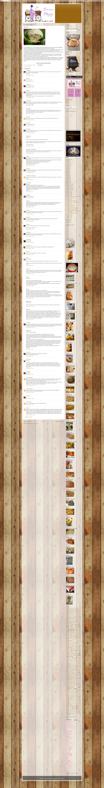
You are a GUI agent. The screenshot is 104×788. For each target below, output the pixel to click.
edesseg (77, 627)
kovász (67, 664)
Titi (26, 257)
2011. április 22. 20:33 (30, 146)
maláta (78, 673)
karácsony (72, 651)
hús (77, 645)
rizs (79, 692)
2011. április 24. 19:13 (30, 236)
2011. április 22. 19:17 (30, 125)
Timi (27, 78)
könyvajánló (71, 666)
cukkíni (70, 619)
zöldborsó (69, 713)
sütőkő (74, 700)
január (69, 217)
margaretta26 (28, 377)
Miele (67, 679)
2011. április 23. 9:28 (29, 197)
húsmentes (73, 647)
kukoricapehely (73, 667)
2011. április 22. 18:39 (30, 119)
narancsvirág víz (68, 680)
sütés (76, 699)
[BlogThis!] (38, 65)
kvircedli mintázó (72, 668)
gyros (78, 639)
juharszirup (68, 649)
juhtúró (73, 649)
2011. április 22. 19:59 (30, 132)
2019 (68, 171)
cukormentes (74, 619)
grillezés (73, 638)
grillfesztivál (77, 638)
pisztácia (71, 689)
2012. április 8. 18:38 (29, 374)
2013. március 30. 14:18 (30, 385)
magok (77, 672)
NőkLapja (74, 681)
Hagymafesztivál (68, 641)
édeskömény (73, 627)
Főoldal (43, 421)
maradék (71, 675)
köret (30, 66)
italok (77, 648)
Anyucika (28, 100)
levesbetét (69, 671)
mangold (78, 674)
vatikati (27, 70)
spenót (78, 698)
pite (74, 689)
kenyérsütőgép (75, 657)
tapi (26, 90)
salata (69, 696)
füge (75, 635)
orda (74, 682)
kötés (78, 666)
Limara (27, 84)
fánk (66, 633)
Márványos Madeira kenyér (72, 209)
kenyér (68, 656)
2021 (68, 168)
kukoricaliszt (68, 667)
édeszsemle (73, 628)
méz (72, 678)
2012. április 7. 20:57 (29, 368)
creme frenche (77, 618)
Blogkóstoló (68, 615)
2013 (68, 179)
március (69, 214)
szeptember (70, 188)
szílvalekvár (73, 702)
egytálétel (68, 631)
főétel (79, 634)
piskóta (67, 689)
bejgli (73, 613)
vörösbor (68, 712)
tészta (74, 705)
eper (71, 632)
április (69, 195)
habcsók (78, 640)
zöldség (67, 714)
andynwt (55, 778)
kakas (69, 650)
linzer (70, 672)
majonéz (67, 673)
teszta (70, 705)
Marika (27, 217)
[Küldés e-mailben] (37, 65)
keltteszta (68, 653)
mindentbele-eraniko (30, 175)
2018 (68, 172)
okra (66, 682)
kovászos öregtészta (74, 665)
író (72, 648)
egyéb (70, 630)
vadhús (78, 709)
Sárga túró (70, 199)
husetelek (68, 647)
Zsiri (27, 268)
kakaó (79, 649)
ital (74, 648)
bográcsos (67, 616)
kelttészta (74, 653)
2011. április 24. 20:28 (30, 242)
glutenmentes (70, 637)
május (69, 193)
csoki (74, 621)
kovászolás (67, 665)
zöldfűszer (77, 713)
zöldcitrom (73, 713)
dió (77, 623)
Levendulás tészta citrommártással (74, 196)
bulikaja (72, 617)
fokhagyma (71, 634)
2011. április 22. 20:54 (30, 153)
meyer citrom (68, 678)
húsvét (77, 647)
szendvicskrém (73, 701)
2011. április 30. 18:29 (30, 306)
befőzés (69, 613)
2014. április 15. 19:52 (30, 392)
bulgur (68, 617)
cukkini (67, 619)
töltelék (73, 708)
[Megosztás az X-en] (40, 65)
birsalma (67, 614)
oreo (76, 682)
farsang (70, 633)
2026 (68, 161)
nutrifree (78, 681)
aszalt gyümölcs (74, 610)
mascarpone (70, 676)
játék (79, 648)
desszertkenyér (73, 623)
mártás (79, 675)
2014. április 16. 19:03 (30, 398)
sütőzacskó (67, 701)
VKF (79, 711)
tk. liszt (68, 706)
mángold (67, 675)
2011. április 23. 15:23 (30, 221)
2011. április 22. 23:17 (30, 179)
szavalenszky (28, 388)
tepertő (67, 705)
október (69, 186)
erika (27, 210)
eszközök (75, 632)
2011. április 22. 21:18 (30, 172)
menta (78, 677)
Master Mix (77, 676)
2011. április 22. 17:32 (30, 75)
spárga (75, 698)
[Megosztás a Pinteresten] (42, 65)
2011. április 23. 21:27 (30, 229)
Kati (27, 156)
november (70, 185)
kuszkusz (78, 667)
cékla (75, 617)
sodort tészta (71, 697)
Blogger (63, 778)
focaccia (67, 634)
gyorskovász (68, 639)
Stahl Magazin (68, 699)
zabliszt (72, 712)
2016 (68, 175)
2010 (68, 219)
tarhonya (78, 703)
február (69, 216)
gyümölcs (68, 640)
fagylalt (78, 632)
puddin (27, 359)
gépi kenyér (73, 636)
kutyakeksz (67, 668)
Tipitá (27, 168)
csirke (72, 621)
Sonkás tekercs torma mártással (73, 202)
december (70, 183)
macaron (73, 672)
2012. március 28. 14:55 (30, 327)
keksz (77, 652)
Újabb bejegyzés (27, 421)
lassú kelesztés (78, 668)
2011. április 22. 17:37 (30, 81)
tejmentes (67, 704)
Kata (27, 224)
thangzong (78, 705)
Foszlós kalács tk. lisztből (72, 200)
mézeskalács (76, 678)
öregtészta (75, 683)
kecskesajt (72, 652)
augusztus (70, 189)
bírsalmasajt (72, 614)
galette (78, 635)
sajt (79, 694)
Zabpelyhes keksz (71, 206)
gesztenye (78, 636)
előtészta (67, 632)
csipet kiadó (68, 621)
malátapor (67, 674)
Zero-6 (75, 712)
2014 (68, 178)
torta (76, 706)
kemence (67, 655)
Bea (26, 251)
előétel (78, 631)
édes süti (73, 626)
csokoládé (70, 622)
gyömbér (73, 639)
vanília (71, 710)
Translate (74, 108)
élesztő (74, 631)
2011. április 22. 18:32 (30, 113)
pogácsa (77, 689)
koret (27, 66)
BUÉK (79, 616)
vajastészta (67, 710)
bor (73, 616)
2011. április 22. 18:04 (30, 97)
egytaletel (77, 629)
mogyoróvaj (77, 679)
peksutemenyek (70, 687)
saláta (73, 696)
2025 (68, 162)
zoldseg (79, 712)
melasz (74, 677)
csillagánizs (77, 620)
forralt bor (75, 634)
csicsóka (73, 620)
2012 (68, 181)
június (69, 192)
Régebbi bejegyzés (59, 421)
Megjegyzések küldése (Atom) (33, 423)
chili (78, 617)
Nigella (70, 681)
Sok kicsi (75, 697)
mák (70, 673)
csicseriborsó (68, 620)
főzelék (69, 635)
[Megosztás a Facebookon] (41, 65)
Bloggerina (77, 614)
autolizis (78, 611)
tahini (71, 703)
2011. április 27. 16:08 (30, 285)
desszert (67, 623)
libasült (73, 671)
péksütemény (69, 688)
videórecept (76, 711)
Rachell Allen (68, 691)
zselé (74, 714)
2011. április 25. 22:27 (30, 265)
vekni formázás (68, 711)
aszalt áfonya (68, 610)
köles (78, 665)
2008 (68, 222)
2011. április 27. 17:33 (30, 298)
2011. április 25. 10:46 (30, 248)
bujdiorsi (27, 182)
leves (79, 670)
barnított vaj (74, 612)
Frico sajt (72, 635)
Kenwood (71, 655)
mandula (74, 674)
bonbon (71, 616)
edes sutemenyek (75, 624)
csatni (78, 619)
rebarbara (73, 691)
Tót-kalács (70, 203)
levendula (74, 670)
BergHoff (76, 613)
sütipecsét (70, 700)
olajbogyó (70, 682)
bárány (71, 612)
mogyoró (72, 679)
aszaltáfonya (74, 611)
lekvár (71, 669)
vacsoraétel (73, 709)
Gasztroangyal (68, 636)
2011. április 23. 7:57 (29, 191)
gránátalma (69, 638)
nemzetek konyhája (75, 680)
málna (71, 674)
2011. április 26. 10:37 (30, 273)
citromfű (72, 618)
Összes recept (68, 26)
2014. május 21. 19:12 (30, 404)
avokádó (67, 612)
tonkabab (72, 706)
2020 (68, 169)
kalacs (72, 650)
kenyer (75, 655)
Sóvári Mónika (71, 698)
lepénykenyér (69, 670)
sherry (67, 697)
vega (79, 710)
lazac (68, 669)
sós (66, 698)
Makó (74, 673)
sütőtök (77, 700)
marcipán (75, 675)
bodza (78, 615)
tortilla (79, 706)
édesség (67, 628)
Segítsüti (77, 696)
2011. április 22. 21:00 (30, 165)
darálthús (77, 622)
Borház (76, 616)
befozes (79, 612)
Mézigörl (27, 245)
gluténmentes (77, 637)
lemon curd (75, 669)
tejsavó (73, 704)
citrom (67, 618)
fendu (72, 633)
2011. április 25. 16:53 (30, 254)
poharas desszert (68, 690)
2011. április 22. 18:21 (30, 105)
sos (78, 697)
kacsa (76, 649)
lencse (79, 669)
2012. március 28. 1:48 (30, 319)
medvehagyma (68, 677)
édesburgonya (68, 627)
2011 (68, 182)
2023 (68, 165)
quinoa (78, 690)
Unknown (28, 401)
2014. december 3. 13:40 (30, 414)
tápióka (74, 703)
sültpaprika (73, 699)
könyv (67, 666)
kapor (67, 651)
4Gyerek (27, 239)
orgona (79, 682)
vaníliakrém (75, 710)
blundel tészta (73, 615)
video (72, 711)
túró (79, 708)
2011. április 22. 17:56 (30, 87)
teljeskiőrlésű (77, 704)
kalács (77, 650)
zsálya (71, 714)
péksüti (78, 688)
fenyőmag (76, 633)
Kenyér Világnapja (76, 656)
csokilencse (78, 621)
